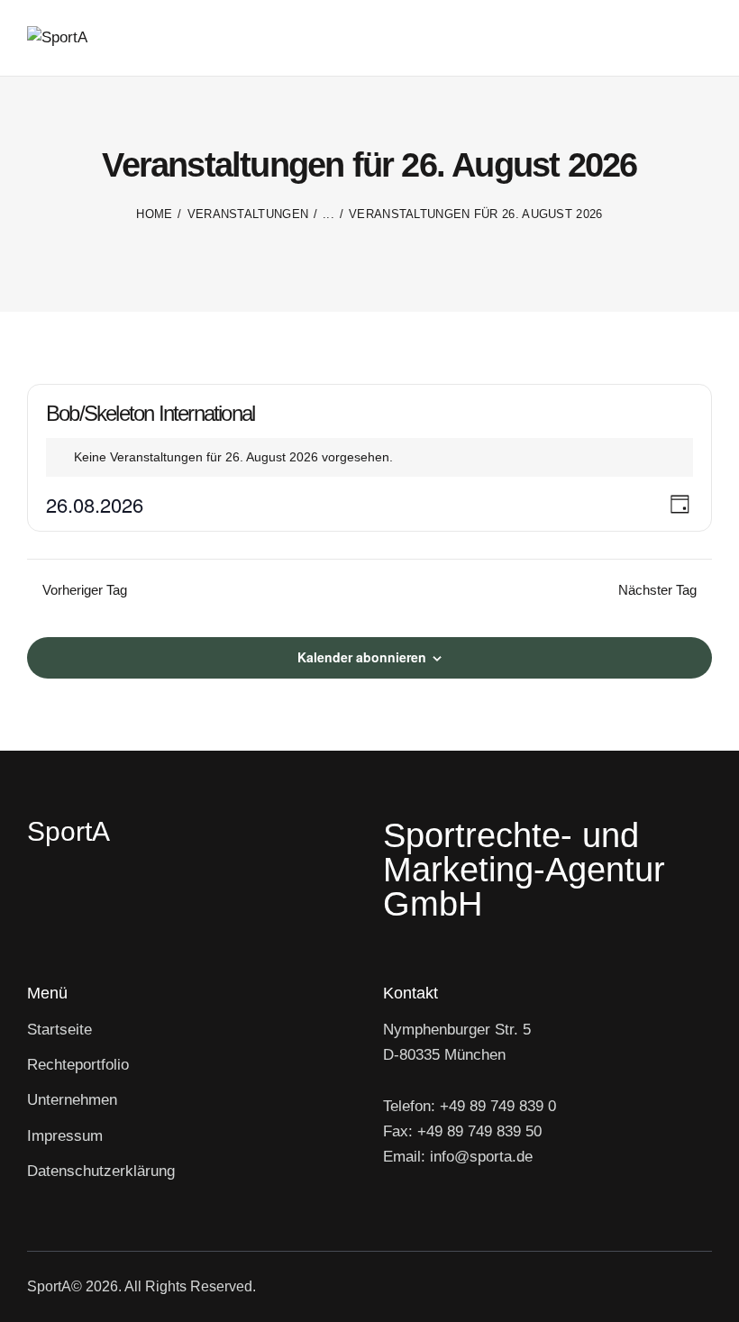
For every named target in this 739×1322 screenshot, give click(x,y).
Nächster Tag (657, 589)
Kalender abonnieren (361, 657)
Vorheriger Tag (84, 589)
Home (154, 214)
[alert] (369, 457)
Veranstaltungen (248, 214)
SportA (49, 1286)
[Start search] (699, 41)
